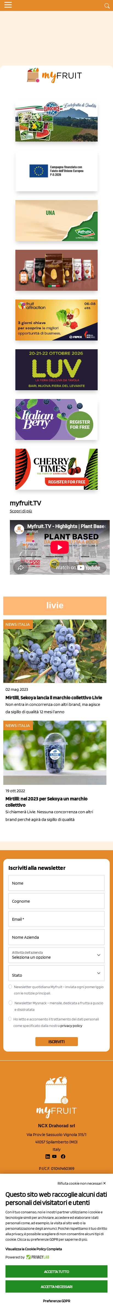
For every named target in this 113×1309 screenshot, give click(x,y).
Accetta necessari (56, 1286)
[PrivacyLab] (37, 1257)
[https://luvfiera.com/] (56, 374)
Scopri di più (21, 510)
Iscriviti (57, 1041)
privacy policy (71, 1025)
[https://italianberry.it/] (56, 424)
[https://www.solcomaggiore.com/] (57, 175)
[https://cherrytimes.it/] (56, 473)
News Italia (17, 624)
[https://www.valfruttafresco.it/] (56, 225)
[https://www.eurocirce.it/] (56, 125)
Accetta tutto (56, 1271)
